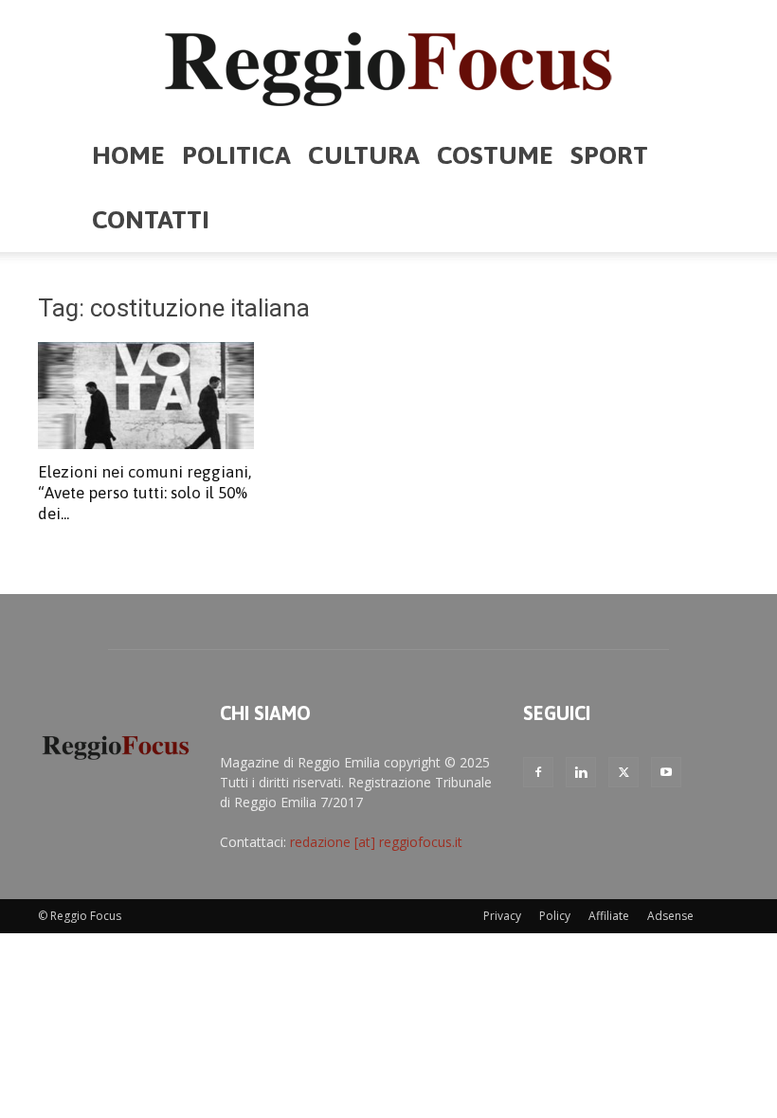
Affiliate (608, 916)
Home (128, 155)
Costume (495, 155)
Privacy (502, 916)
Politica (236, 155)
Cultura (364, 155)
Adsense (670, 916)
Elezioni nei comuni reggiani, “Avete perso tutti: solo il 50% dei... (144, 492)
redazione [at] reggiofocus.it (376, 842)
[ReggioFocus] (388, 62)
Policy (554, 916)
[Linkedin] (581, 772)
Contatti (150, 219)
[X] (623, 772)
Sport (609, 155)
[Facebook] (538, 772)
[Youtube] (666, 772)
